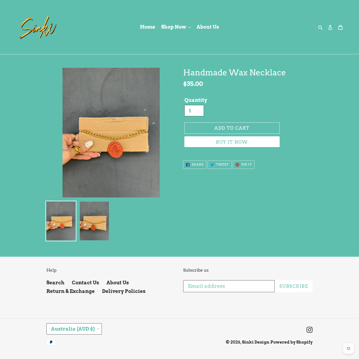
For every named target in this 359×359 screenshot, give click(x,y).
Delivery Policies (124, 291)
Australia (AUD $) (73, 329)
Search (55, 283)
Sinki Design (255, 342)
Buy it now (232, 142)
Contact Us (85, 283)
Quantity (195, 100)
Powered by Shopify (291, 342)
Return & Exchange (70, 291)
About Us (117, 283)
